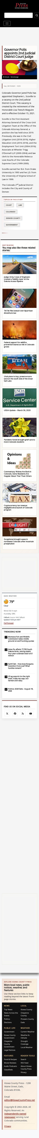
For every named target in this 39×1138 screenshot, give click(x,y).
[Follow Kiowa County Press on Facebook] (15, 713)
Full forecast (9, 623)
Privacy (23, 1072)
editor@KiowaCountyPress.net (19, 1100)
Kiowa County (26, 1009)
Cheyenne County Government (9, 1044)
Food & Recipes (10, 1059)
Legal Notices (9, 1050)
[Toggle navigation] (7, 23)
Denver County (13, 218)
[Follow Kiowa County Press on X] (7, 713)
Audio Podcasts (10, 1066)
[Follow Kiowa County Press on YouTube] (30, 713)
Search (23, 1059)
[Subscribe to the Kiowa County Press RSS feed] (22, 713)
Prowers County (27, 1019)
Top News (8, 1009)
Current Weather (27, 1031)
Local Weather (26, 1047)
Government (12, 225)
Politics (7, 1019)
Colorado (10, 212)
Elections (8, 1022)
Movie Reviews (10, 1063)
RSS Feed (24, 1063)
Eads (23, 1022)
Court (9, 205)
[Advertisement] (19, 806)
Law (20, 205)
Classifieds (8, 1069)
